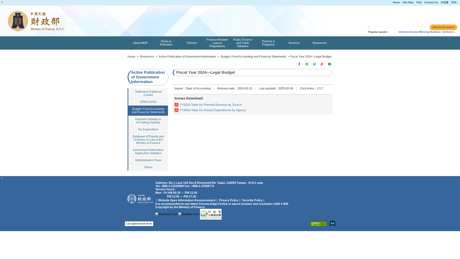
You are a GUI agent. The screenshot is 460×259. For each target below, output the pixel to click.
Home (396, 2)
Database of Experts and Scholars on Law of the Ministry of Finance (148, 139)
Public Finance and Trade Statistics (242, 43)
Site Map (408, 2)
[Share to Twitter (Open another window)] (314, 64)
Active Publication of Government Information (187, 56)
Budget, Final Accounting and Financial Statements (253, 56)
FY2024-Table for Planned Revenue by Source (211, 104)
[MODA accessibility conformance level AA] (318, 224)
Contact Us (431, 2)
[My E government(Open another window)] (332, 224)
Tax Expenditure (148, 129)
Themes (191, 42)
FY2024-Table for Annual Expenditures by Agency (213, 110)
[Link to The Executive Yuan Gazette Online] (211, 213)
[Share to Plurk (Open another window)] (322, 64)
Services (294, 42)
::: (2, 2)
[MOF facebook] (166, 213)
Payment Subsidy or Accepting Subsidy (148, 121)
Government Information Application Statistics (148, 151)
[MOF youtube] (188, 213)
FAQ (419, 2)
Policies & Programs (268, 43)
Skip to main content (13, 2)
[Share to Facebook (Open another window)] (299, 64)
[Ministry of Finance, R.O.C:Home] (94, 21)
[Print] (329, 64)
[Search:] (393, 31)
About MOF (140, 42)
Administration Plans (148, 160)
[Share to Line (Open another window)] (307, 64)
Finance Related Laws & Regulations (217, 43)
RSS (453, 2)
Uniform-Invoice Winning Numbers (420, 31)
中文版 (444, 2)
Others (148, 167)
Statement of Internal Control (148, 93)
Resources (319, 42)
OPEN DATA (148, 101)
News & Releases (166, 43)
